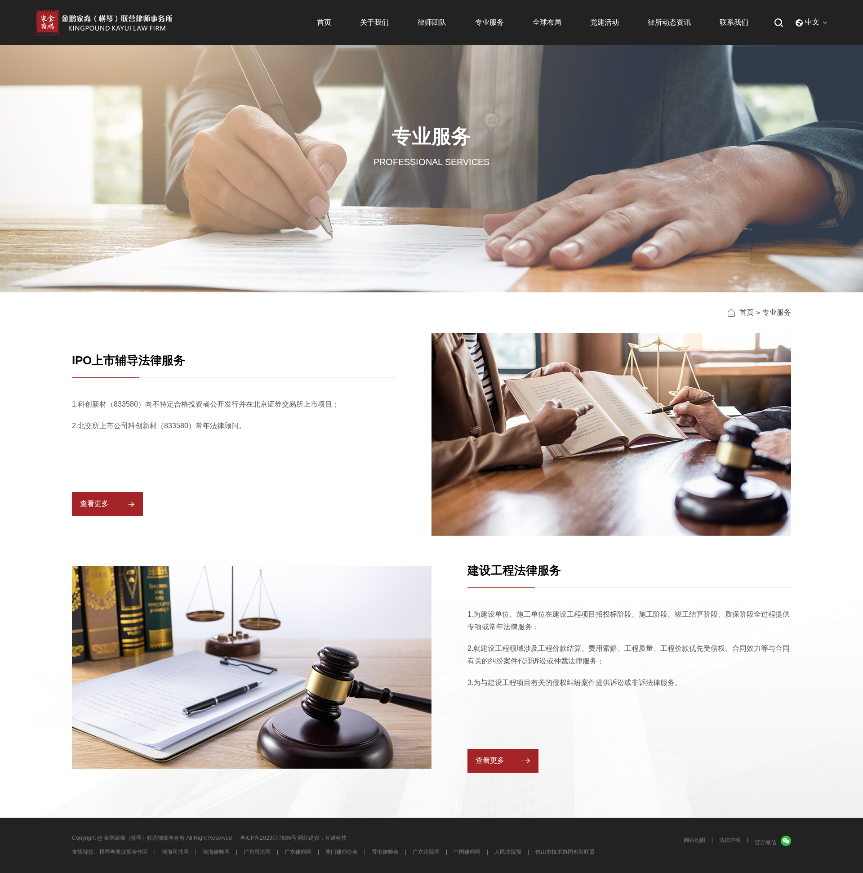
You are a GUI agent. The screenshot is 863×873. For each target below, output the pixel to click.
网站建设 (309, 838)
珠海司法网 (175, 852)
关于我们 (374, 22)
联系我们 (734, 22)
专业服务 (489, 22)
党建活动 (604, 22)
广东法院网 (426, 852)
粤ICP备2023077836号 (268, 838)
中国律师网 (467, 852)
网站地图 (694, 840)
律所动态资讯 (669, 22)
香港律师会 (385, 852)
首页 (324, 22)
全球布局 (547, 22)
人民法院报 (507, 852)
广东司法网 (257, 852)
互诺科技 (336, 838)
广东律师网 (298, 852)
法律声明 (730, 840)
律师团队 (432, 22)
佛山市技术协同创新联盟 (565, 852)
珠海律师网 (216, 852)
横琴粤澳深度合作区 (123, 852)
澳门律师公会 (341, 852)
